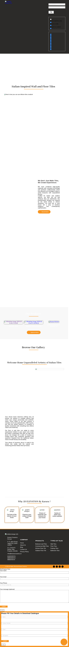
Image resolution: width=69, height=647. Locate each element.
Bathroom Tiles (54, 550)
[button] (31, 4)
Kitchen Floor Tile (40, 548)
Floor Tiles (53, 546)
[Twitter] (60, 567)
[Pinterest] (63, 567)
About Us (23, 545)
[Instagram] (57, 567)
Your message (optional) (7, 589)
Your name (3, 570)
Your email (3, 577)
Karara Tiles (13, 326)
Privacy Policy (24, 551)
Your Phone (3, 583)
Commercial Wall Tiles (42, 546)
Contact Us (23, 549)
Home (22, 543)
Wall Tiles (53, 544)
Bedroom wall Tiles (41, 544)
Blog (21, 547)
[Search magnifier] (51, 12)
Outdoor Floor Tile (40, 550)
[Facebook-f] (54, 567)
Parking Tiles (54, 548)
